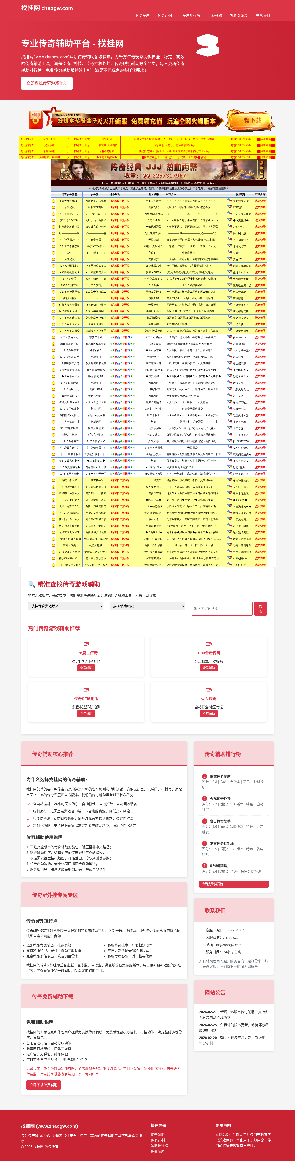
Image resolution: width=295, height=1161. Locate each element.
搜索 (260, 609)
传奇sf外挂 (166, 15)
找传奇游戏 (238, 15)
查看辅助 (86, 668)
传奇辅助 (143, 15)
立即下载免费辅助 (43, 1085)
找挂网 (47, 7)
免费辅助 (215, 15)
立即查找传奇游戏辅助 (46, 83)
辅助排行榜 (191, 15)
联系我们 (263, 15)
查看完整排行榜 (212, 884)
